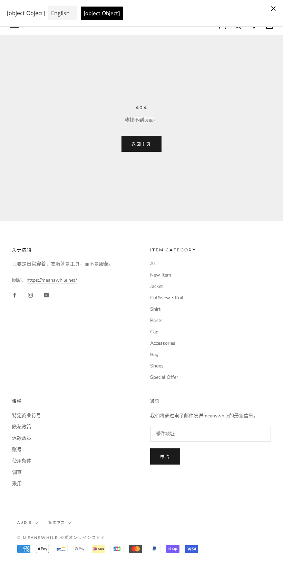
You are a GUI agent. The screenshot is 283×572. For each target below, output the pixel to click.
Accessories (162, 343)
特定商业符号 (26, 415)
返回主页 (141, 144)
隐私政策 (21, 427)
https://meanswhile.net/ (52, 280)
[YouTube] (46, 295)
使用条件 (21, 461)
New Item (160, 275)
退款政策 (21, 438)
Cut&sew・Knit (167, 297)
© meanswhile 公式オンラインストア (61, 537)
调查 (17, 472)
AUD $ (24, 522)
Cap (154, 332)
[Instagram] (30, 295)
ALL (154, 263)
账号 (17, 449)
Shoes (157, 366)
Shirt (155, 309)
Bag (154, 354)
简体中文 (56, 522)
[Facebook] (14, 295)
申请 (165, 456)
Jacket (156, 286)
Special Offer (164, 377)
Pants (156, 320)
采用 (17, 483)
